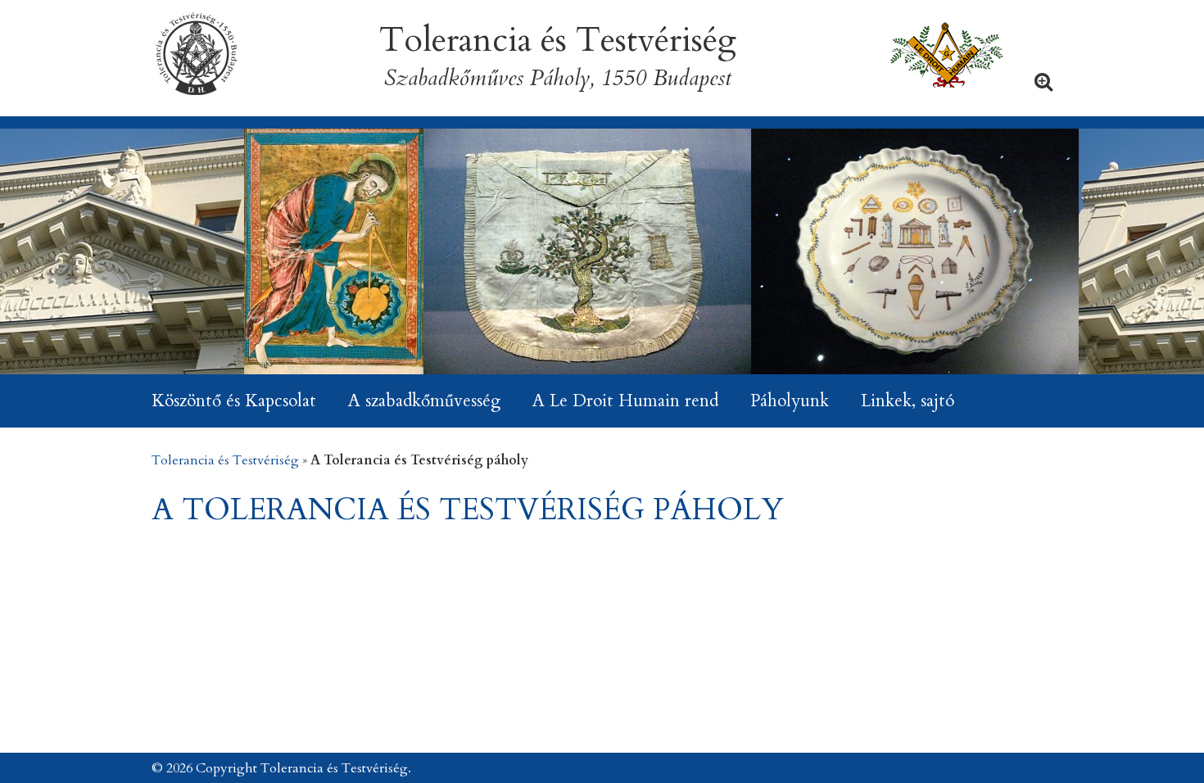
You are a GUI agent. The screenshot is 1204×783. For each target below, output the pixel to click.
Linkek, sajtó (907, 401)
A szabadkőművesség (424, 401)
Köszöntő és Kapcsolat (234, 401)
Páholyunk (789, 401)
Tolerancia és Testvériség (225, 460)
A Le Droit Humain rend (625, 401)
